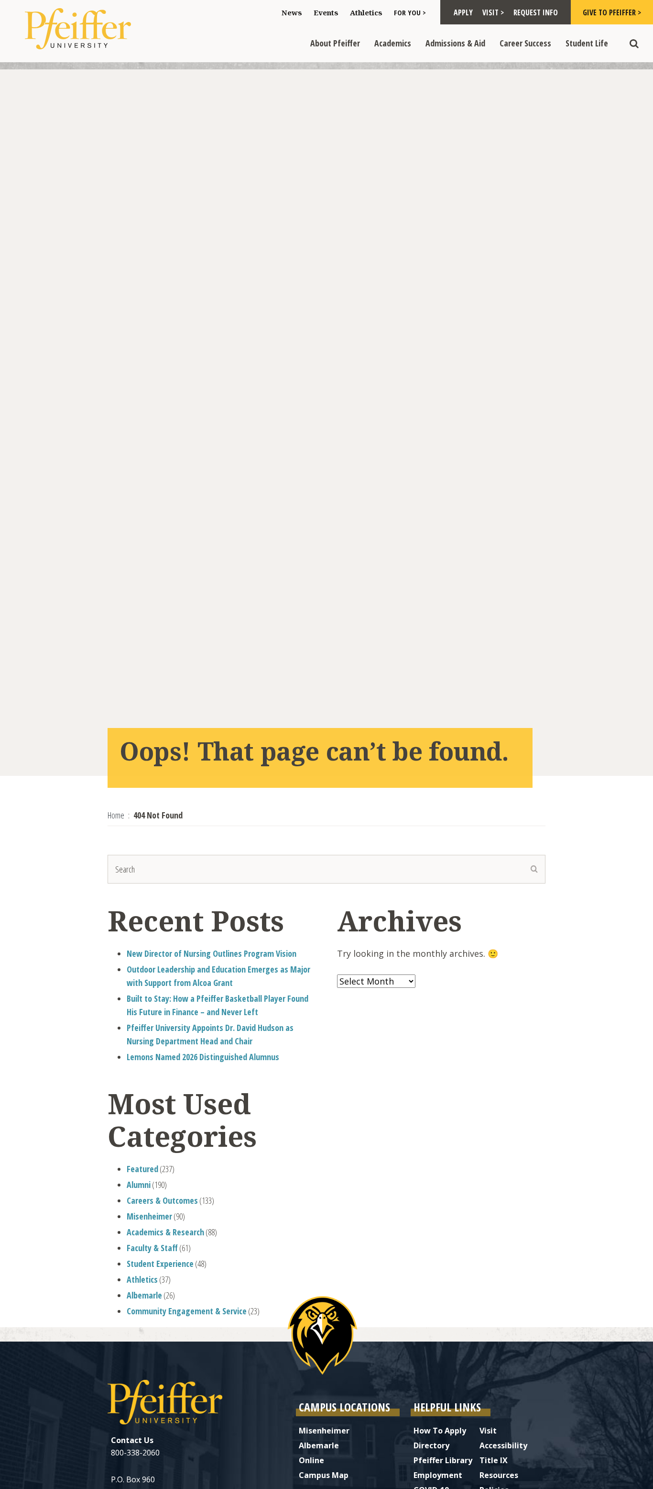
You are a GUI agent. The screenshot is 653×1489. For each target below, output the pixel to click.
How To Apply (440, 1430)
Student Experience (160, 1263)
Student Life (587, 43)
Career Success (525, 43)
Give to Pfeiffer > (612, 12)
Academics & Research (165, 1232)
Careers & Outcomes (162, 1200)
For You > (410, 12)
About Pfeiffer (335, 43)
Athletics (366, 12)
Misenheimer (149, 1216)
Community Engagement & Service (187, 1311)
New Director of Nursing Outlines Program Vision (211, 953)
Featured (142, 1169)
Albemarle (144, 1295)
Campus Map (323, 1475)
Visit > (493, 12)
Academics (392, 43)
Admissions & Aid (455, 43)
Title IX (493, 1460)
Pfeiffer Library (443, 1460)
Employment (438, 1475)
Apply (463, 12)
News (292, 12)
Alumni (139, 1184)
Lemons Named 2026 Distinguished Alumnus (203, 1057)
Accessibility (503, 1445)
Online (311, 1460)
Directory (431, 1445)
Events (326, 12)
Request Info (535, 12)
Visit (488, 1430)
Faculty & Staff (152, 1248)
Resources (498, 1475)
